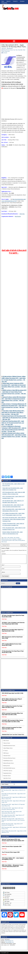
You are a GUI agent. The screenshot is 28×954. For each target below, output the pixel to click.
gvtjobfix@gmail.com (9, 940)
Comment (4, 553)
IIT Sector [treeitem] (5, 750)
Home (3, 1)
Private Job (7, 51)
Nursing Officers (21, 540)
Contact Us (15, 1)
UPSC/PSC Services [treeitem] (7, 770)
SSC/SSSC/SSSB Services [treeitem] (9, 768)
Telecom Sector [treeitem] (6, 743)
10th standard (10, 537)
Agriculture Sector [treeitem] (7, 778)
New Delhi (20, 49)
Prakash (4, 48)
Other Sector (4, 541)
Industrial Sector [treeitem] (6, 755)
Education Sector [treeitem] (7, 775)
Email (3, 568)
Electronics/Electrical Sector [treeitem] (9, 758)
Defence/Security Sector (8, 49)
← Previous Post (4, 545)
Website (3, 572)
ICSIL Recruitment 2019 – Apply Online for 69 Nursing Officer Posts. (14, 46)
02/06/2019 (10, 48)
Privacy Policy (4, 3)
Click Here (22, 213)
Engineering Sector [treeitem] (7, 773)
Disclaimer (22, 1)
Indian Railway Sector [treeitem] (7, 748)
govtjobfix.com (7, 481)
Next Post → (24, 545)
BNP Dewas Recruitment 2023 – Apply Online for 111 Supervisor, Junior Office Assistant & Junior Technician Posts (14, 519)
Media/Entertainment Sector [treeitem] (9, 745)
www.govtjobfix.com (9, 942)
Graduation (14, 539)
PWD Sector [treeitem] (6, 753)
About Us (8, 1)
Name (3, 564)
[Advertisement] (14, 25)
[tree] (14, 759)
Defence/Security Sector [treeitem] (8, 763)
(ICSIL (5, 537)
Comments (5, 52)
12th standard (16, 537)
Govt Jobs (15, 49)
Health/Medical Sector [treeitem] (8, 760)
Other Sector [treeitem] (6, 740)
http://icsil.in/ (18, 216)
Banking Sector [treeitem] (6, 765)
